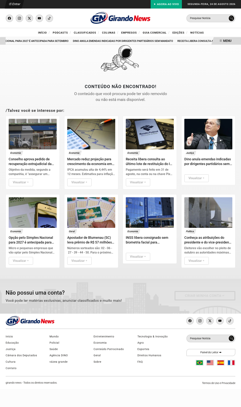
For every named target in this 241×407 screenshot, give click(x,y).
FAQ (140, 361)
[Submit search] (231, 18)
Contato (11, 368)
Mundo (54, 336)
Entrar (16, 4)
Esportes (143, 349)
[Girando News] (120, 18)
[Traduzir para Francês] (231, 363)
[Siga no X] (29, 18)
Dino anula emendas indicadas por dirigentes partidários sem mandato (120, 41)
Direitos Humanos (149, 355)
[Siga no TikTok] (49, 18)
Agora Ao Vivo (167, 4)
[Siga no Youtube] (39, 18)
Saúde (54, 349)
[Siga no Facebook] (9, 18)
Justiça (11, 349)
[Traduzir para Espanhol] (221, 363)
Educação (12, 342)
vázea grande (59, 361)
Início (44, 32)
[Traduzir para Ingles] (210, 363)
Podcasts (62, 32)
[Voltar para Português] (199, 363)
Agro (140, 342)
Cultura (11, 361)
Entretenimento (104, 336)
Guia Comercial (156, 32)
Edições (180, 32)
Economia (100, 342)
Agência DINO (59, 355)
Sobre (97, 361)
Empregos (130, 32)
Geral (97, 355)
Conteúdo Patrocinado (109, 349)
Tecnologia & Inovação (152, 336)
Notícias (197, 32)
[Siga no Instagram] (19, 18)
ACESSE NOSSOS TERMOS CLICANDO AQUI (74, 402)
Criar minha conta (203, 296)
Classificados (86, 32)
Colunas (110, 32)
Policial (54, 342)
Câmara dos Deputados (21, 355)
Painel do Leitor (209, 352)
